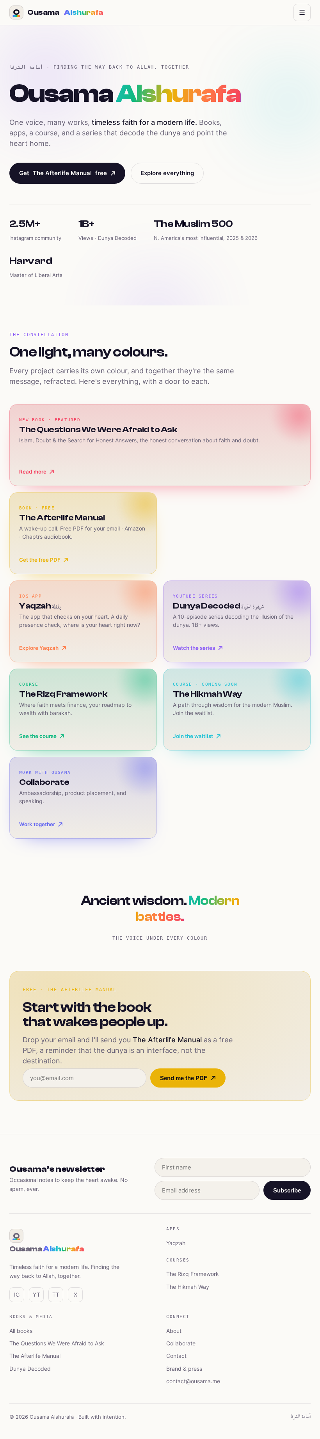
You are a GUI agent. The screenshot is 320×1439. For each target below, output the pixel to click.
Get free (63, 173)
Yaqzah (175, 1243)
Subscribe (287, 1190)
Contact (176, 1355)
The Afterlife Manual (34, 1355)
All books (20, 1330)
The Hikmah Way (187, 1286)
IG (17, 1294)
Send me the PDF (183, 1078)
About (173, 1330)
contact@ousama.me (193, 1381)
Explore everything (167, 173)
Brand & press (184, 1368)
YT (36, 1294)
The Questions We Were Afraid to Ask (56, 1343)
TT (55, 1294)
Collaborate (181, 1343)
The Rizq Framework (192, 1273)
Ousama (58, 12)
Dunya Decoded (30, 1368)
